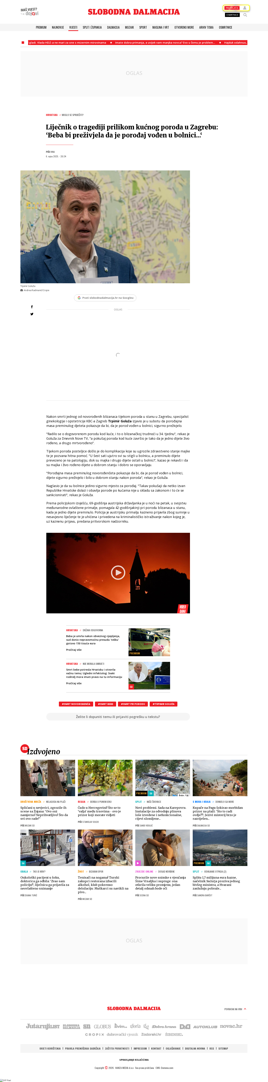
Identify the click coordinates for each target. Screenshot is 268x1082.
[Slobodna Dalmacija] (134, 12)
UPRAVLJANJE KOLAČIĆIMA (134, 1059)
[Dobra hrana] (164, 1026)
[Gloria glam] (146, 1026)
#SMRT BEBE (105, 704)
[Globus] (103, 1026)
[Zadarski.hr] (151, 1034)
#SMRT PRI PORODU (133, 704)
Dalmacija (113, 27)
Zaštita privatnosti (117, 1048)
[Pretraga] (245, 15)
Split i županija (92, 27)
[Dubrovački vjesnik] (123, 1034)
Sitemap (223, 1048)
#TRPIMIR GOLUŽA (163, 704)
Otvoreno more (184, 27)
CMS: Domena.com (164, 1068)
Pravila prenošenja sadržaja (83, 1048)
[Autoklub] (205, 1026)
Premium (41, 27)
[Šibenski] (174, 1034)
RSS (211, 1048)
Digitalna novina (195, 1048)
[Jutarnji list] (43, 1026)
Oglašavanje (173, 1048)
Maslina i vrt (160, 27)
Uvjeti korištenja (50, 1048)
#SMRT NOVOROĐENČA (76, 704)
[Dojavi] (29, 11)
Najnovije (58, 27)
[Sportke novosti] (87, 1026)
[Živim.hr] (120, 1026)
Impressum (140, 1048)
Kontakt (156, 1048)
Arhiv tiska (206, 27)
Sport (143, 27)
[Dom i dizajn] (185, 1026)
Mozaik (129, 27)
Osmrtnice (225, 27)
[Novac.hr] (231, 1026)
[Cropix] (94, 1034)
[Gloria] (135, 1026)
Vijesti (73, 27)
